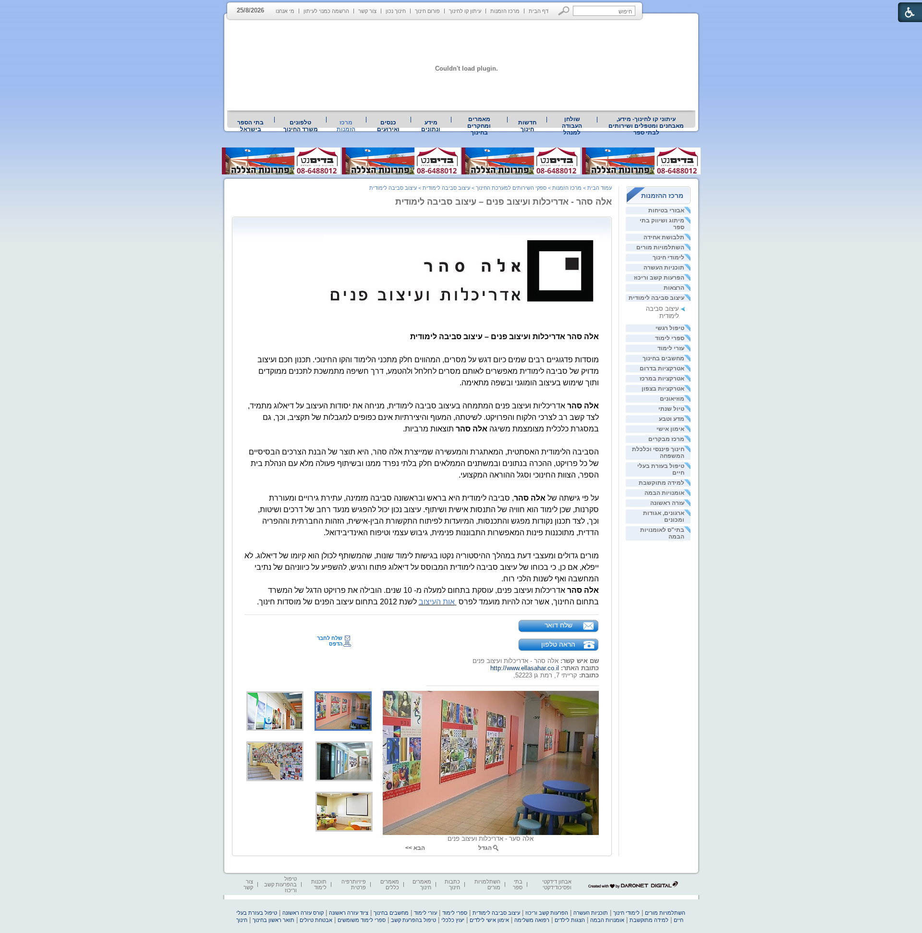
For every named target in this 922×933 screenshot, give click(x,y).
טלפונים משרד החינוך (300, 126)
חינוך (241, 920)
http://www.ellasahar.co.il (524, 668)
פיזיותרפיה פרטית (353, 884)
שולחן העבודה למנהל (572, 126)
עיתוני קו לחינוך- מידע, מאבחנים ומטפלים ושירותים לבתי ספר (646, 126)
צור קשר (367, 11)
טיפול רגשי (669, 328)
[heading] (461, 270)
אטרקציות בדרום (662, 368)
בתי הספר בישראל (250, 126)
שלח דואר (558, 625)
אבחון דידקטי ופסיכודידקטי (556, 884)
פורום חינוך (427, 11)
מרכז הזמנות (505, 11)
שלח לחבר (329, 638)
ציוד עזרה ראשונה (348, 913)
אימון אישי (670, 429)
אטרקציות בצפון (663, 388)
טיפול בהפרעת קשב (413, 920)
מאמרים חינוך (421, 884)
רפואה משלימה (531, 920)
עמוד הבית (599, 188)
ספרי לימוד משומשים (362, 920)
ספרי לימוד (669, 338)
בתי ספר (517, 884)
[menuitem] (646, 126)
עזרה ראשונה (667, 503)
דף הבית (538, 11)
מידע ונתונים (430, 126)
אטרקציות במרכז (662, 378)
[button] (564, 11)
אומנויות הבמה (664, 493)
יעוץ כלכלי (452, 920)
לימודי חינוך (668, 257)
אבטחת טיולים (316, 920)
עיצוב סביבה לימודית (656, 298)
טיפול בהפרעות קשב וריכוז (280, 884)
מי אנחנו (285, 11)
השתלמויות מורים (660, 247)
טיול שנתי (671, 408)
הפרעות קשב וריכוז (659, 277)
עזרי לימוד (670, 348)
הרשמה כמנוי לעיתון (326, 11)
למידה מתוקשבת (661, 482)
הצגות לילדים (570, 920)
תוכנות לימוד (319, 884)
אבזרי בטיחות (666, 210)
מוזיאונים (672, 398)
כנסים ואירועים (388, 126)
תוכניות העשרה (663, 267)
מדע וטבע (671, 419)
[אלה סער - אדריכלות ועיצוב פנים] (491, 763)
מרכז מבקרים (666, 439)
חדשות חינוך (527, 126)
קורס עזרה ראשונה (303, 913)
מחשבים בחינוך (663, 358)
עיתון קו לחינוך (465, 11)
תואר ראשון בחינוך (273, 920)
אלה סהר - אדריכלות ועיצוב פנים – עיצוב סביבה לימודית (503, 202)
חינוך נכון (396, 11)
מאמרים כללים (389, 884)
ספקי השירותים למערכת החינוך (511, 188)
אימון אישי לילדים (489, 920)
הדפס (335, 644)
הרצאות (674, 287)
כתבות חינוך (452, 884)
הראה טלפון (558, 644)
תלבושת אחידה (663, 237)
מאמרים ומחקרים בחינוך (479, 126)
